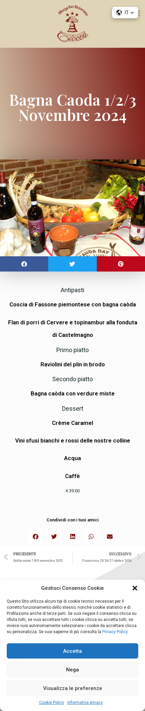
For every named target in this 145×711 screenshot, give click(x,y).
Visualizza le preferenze (72, 688)
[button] (135, 588)
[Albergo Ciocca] (72, 23)
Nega (72, 670)
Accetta (72, 651)
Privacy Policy (114, 631)
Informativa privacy (85, 702)
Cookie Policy (51, 702)
